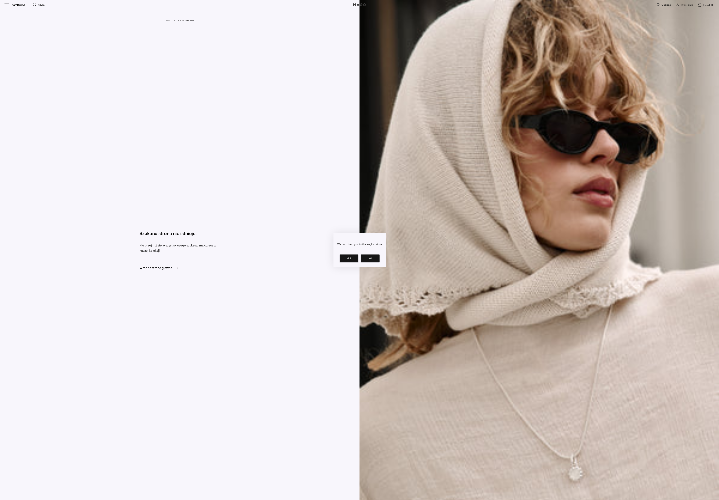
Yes (349, 258)
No (370, 258)
